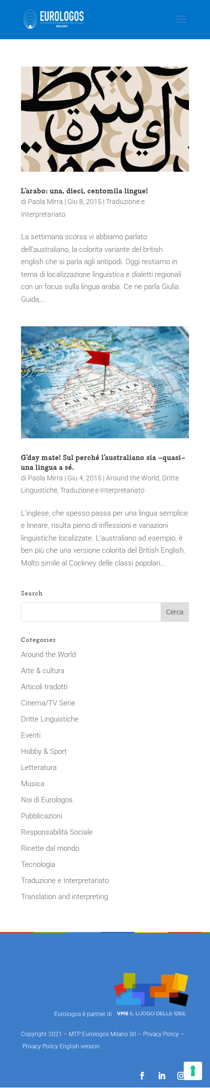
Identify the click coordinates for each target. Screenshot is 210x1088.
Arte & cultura (42, 670)
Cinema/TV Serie (48, 703)
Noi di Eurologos (47, 799)
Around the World (132, 478)
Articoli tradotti (44, 686)
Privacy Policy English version (61, 1046)
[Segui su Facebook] (142, 1076)
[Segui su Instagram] (181, 1076)
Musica (32, 783)
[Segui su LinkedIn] (161, 1076)
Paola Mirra (45, 201)
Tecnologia (38, 864)
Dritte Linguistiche (50, 719)
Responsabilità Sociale (57, 832)
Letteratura (39, 767)
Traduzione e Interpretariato (102, 490)
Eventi (31, 735)
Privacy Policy (161, 1034)
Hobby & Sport (44, 751)
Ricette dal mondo (50, 848)
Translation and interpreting (64, 896)
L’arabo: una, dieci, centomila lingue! (84, 191)
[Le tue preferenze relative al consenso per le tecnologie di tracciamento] (193, 1071)
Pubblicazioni (41, 816)
